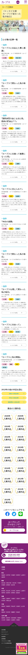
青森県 (3, 575)
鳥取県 (3, 606)
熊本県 (8, 617)
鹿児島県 (13, 617)
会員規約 (3, 636)
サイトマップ (4, 632)
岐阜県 (8, 592)
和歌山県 (8, 600)
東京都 (17, 332)
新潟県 (3, 590)
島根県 (8, 606)
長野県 (3, 592)
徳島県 (3, 612)
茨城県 (17, 264)
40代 (11, 58)
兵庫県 (23, 598)
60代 (11, 164)
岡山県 (13, 606)
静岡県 (13, 592)
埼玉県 (14, 583)
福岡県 (3, 617)
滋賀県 (8, 598)
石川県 (13, 590)
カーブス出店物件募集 (6, 643)
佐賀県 (17, 196)
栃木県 (13, 585)
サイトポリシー (5, 634)
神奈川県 (18, 58)
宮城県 (13, 575)
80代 (11, 196)
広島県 (17, 229)
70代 (11, 128)
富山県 (8, 590)
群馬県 (8, 585)
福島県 (3, 577)
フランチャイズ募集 (6, 641)
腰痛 (11, 364)
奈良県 (3, 600)
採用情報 (3, 638)
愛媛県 (13, 612)
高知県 (18, 612)
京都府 (13, 598)
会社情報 (3, 629)
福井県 (18, 590)
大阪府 (17, 93)
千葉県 (19, 583)
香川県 (8, 612)
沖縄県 (18, 620)
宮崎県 (8, 620)
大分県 (3, 620)
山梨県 (23, 590)
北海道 (3, 569)
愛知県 (18, 592)
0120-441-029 (14, 555)
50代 (11, 93)
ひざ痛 (4, 58)
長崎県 (19, 617)
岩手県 (8, 575)
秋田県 (18, 575)
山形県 (23, 575)
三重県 (17, 164)
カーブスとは (14, 530)
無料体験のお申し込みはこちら (14, 561)
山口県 (23, 606)
